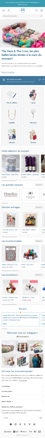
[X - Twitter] (25, 424)
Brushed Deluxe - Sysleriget (30, 174)
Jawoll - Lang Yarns (27, 264)
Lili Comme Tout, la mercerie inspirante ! (17, 371)
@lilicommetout (22, 336)
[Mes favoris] (36, 10)
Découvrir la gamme (8, 72)
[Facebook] (20, 424)
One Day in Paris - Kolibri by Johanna (14, 230)
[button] (41, 10)
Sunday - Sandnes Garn (10, 297)
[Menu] (3, 10)
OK (41, 418)
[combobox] (22, 16)
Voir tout (38, 185)
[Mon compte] (8, 10)
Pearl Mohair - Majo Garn (10, 174)
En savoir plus (23, 380)
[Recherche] (41, 16)
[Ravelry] (11, 424)
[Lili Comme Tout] (22, 10)
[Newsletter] (34, 424)
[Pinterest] (29, 424)
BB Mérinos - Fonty (28, 297)
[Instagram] (15, 424)
